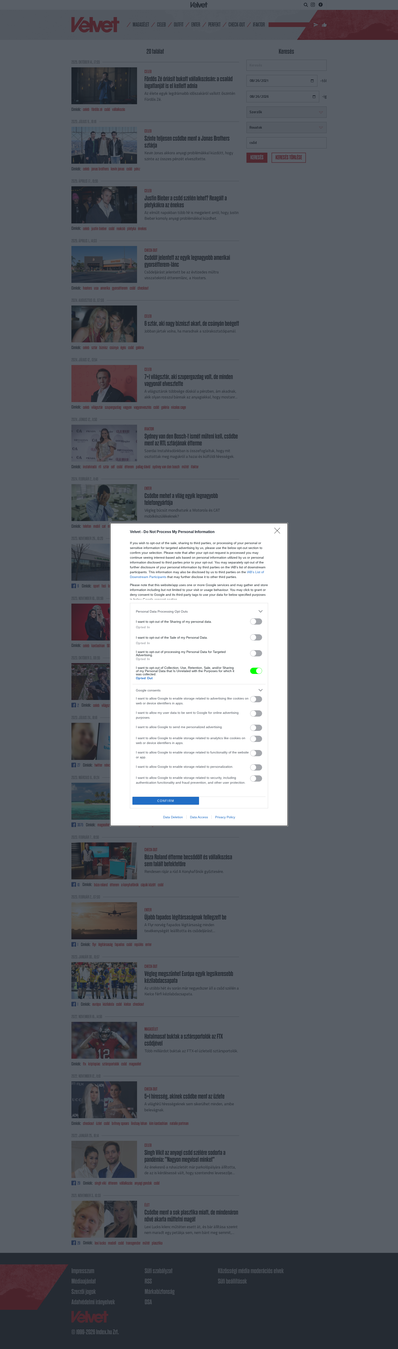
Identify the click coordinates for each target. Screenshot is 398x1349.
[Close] (278, 532)
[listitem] (199, 611)
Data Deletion (173, 817)
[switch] (256, 621)
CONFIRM (165, 801)
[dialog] (199, 674)
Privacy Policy (225, 817)
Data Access (199, 817)
